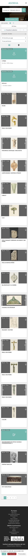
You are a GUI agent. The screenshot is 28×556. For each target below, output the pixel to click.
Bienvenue (14, 512)
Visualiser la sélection (11, 30)
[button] (3, 143)
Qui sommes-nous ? (14, 527)
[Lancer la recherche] (24, 10)
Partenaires (14, 533)
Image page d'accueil (14, 521)
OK (4, 554)
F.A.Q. (14, 517)
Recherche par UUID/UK (14, 523)
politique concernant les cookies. (9, 552)
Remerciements (14, 515)
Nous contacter (14, 518)
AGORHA (13, 3)
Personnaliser (22, 554)
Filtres (14, 26)
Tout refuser (12, 554)
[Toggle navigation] (26, 3)
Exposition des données (14, 520)
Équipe (14, 530)
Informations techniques (14, 514)
